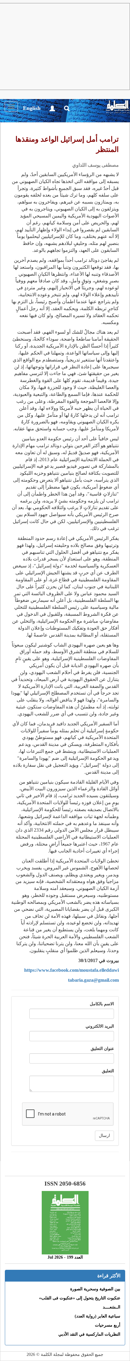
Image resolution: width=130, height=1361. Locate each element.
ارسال (104, 1135)
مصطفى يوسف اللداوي (95, 165)
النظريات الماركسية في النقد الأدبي (89, 1334)
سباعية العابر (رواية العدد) (97, 1316)
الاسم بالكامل (102, 1004)
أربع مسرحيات (107, 1325)
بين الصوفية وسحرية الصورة (95, 1289)
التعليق (108, 1071)
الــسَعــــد (111, 1307)
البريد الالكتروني (100, 1026)
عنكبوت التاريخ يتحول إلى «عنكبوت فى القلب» (79, 1298)
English (32, 108)
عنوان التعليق (102, 1048)
